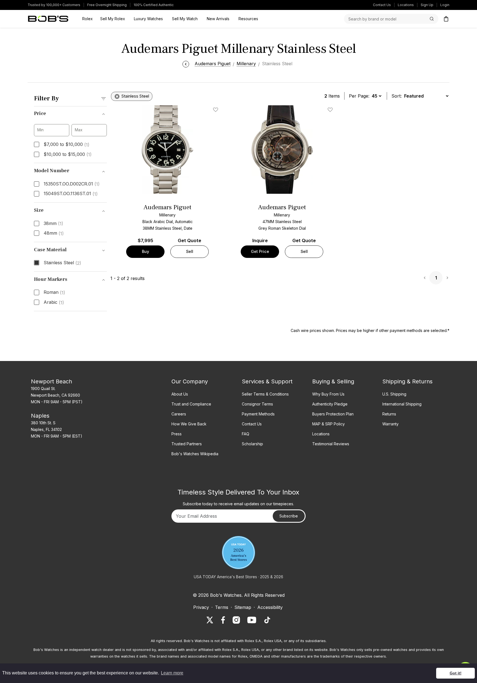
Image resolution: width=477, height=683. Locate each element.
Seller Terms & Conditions (265, 394)
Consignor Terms (257, 404)
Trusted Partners (186, 443)
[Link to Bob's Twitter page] (209, 620)
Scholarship (252, 443)
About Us (179, 394)
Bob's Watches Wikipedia (194, 453)
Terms (221, 607)
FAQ (245, 433)
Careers (178, 414)
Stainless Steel (62, 263)
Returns (389, 414)
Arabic (54, 302)
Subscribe (288, 516)
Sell (189, 251)
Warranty (390, 424)
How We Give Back (188, 424)
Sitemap (242, 607)
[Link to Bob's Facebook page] (223, 620)
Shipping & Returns (407, 381)
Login (444, 5)
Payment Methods (258, 414)
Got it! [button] (456, 673)
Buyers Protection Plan (333, 414)
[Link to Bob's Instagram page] (236, 620)
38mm (53, 224)
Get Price (260, 251)
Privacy (201, 607)
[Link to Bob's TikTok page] (267, 620)
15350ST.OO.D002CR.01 (72, 184)
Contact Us (382, 5)
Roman (54, 292)
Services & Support (267, 381)
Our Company (189, 381)
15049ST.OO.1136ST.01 (71, 194)
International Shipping (402, 404)
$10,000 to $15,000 (68, 154)
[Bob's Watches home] (48, 19)
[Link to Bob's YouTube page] (251, 620)
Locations (406, 5)
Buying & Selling (333, 381)
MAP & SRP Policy (328, 424)
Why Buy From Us (328, 394)
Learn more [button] (172, 673)
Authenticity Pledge (330, 404)
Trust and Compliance (191, 404)
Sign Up (427, 5)
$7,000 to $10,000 (66, 145)
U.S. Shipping (394, 394)
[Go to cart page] (446, 18)
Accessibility (270, 607)
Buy (145, 251)
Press (176, 433)
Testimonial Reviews (330, 443)
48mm (54, 233)
